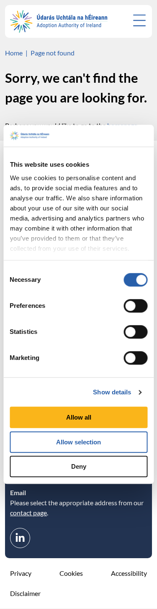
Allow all (78, 417)
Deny (78, 466)
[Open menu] (139, 20)
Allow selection (78, 442)
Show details (112, 392)
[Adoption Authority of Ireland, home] (59, 21)
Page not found (53, 53)
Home (14, 53)
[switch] (135, 306)
